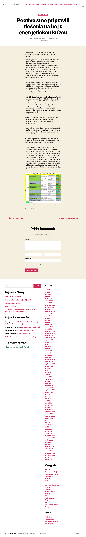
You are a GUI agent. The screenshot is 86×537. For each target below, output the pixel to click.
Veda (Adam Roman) (51, 504)
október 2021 (49, 414)
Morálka (47, 483)
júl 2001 (47, 457)
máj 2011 (48, 444)
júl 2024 (47, 342)
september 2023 (50, 364)
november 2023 (50, 359)
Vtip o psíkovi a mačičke (12, 303)
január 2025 (48, 329)
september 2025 (50, 311)
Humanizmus (49, 476)
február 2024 (49, 353)
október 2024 (49, 335)
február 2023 (49, 379)
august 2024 (49, 340)
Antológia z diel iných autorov (54, 472)
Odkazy (56, 4)
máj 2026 (48, 294)
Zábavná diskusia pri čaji (25, 330)
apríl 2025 (48, 322)
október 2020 (49, 440)
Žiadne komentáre (44, 40)
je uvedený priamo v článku (39, 38)
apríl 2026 (48, 296)
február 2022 (49, 405)
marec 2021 (48, 429)
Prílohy (47, 496)
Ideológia (48, 478)
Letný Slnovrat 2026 (24, 333)
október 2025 (49, 309)
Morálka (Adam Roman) (52, 485)
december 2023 (50, 357)
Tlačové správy (43, 14)
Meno (26, 252)
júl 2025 (47, 316)
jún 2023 (47, 370)
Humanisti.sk (13, 533)
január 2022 (48, 407)
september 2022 (50, 390)
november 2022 (50, 385)
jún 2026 (47, 292)
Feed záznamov (50, 519)
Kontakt (37, 4)
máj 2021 (48, 425)
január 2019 (48, 442)
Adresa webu (28, 258)
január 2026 (49, 303)
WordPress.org (49, 523)
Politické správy (50, 491)
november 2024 (50, 333)
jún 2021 (47, 422)
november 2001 (50, 455)
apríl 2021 (48, 427)
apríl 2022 (48, 401)
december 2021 (50, 409)
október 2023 (49, 362)
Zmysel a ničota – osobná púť (30, 327)
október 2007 (49, 449)
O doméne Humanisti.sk (47, 4)
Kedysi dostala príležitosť (13, 297)
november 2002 (50, 453)
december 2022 (50, 383)
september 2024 (50, 338)
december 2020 (50, 436)
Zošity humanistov (51, 507)
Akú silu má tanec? (11, 306)
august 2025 (49, 314)
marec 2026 (48, 298)
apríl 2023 (48, 375)
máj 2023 (48, 372)
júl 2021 (47, 420)
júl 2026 (47, 290)
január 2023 (48, 381)
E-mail (45, 252)
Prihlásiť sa (48, 517)
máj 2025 (48, 320)
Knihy (46, 480)
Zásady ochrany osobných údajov (68, 4)
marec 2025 (48, 324)
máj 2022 (48, 398)
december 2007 (50, 446)
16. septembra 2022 (53, 38)
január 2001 (48, 459)
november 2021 (50, 412)
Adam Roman (49, 470)
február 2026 (49, 301)
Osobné (47, 489)
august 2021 (49, 418)
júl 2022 (47, 394)
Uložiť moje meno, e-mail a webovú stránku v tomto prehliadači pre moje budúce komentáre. (43, 265)
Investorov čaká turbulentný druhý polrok (18, 300)
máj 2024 (48, 346)
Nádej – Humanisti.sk (11, 337)
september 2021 (50, 416)
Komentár (27, 239)
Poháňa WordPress (42, 533)
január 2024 (49, 355)
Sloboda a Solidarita (31, 208)
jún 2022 (47, 396)
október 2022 (49, 388)
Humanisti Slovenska (28, 4)
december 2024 (50, 331)
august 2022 (49, 392)
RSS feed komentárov (51, 521)
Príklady (47, 494)
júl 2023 (47, 368)
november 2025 (50, 307)
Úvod (46, 500)
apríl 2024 (48, 348)
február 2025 (49, 327)
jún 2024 (47, 344)
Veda (46, 502)
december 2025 (50, 305)
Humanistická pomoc (51, 474)
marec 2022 (48, 403)
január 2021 (48, 433)
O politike (48, 487)
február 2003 (49, 451)
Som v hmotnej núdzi (33, 337)
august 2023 (49, 366)
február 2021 (49, 431)
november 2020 (50, 438)
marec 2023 (48, 377)
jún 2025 (47, 318)
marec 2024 (48, 351)
